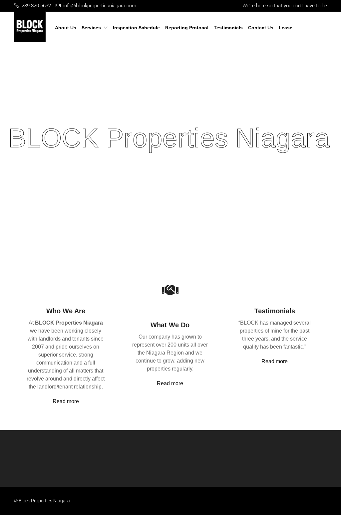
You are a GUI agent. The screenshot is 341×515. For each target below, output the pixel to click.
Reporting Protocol (186, 27)
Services (91, 27)
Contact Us (260, 27)
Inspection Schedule (136, 27)
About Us (65, 27)
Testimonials (228, 27)
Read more (66, 401)
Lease (285, 27)
